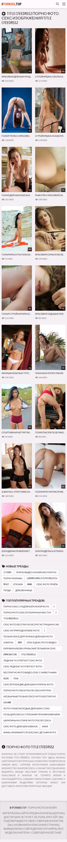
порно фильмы (12, 578)
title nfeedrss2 (11, 618)
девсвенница (23, 590)
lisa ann (7, 702)
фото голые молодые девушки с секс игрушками (26, 709)
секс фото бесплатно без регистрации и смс (31, 624)
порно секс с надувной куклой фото (26, 606)
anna (29, 584)
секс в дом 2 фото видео (42, 642)
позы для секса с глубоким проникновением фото (31, 715)
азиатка (8, 642)
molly (6, 584)
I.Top (11, 4)
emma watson (10, 654)
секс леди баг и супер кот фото (22, 666)
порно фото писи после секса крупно (27, 690)
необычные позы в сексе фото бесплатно (29, 696)
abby (20, 642)
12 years (7, 572)
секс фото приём (47, 584)
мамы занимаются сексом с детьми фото (29, 732)
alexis (6, 678)
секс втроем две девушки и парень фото (28, 684)
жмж (45, 726)
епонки (18, 584)
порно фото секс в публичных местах (27, 612)
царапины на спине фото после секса (27, 720)
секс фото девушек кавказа (20, 726)
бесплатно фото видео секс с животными (30, 672)
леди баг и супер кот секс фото (22, 660)
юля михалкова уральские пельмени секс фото (29, 649)
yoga (15, 678)
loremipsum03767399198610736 (42, 578)
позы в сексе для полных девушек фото (28, 636)
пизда (7, 590)
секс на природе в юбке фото (21, 630)
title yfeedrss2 (28, 654)
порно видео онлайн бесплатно (36, 572)
